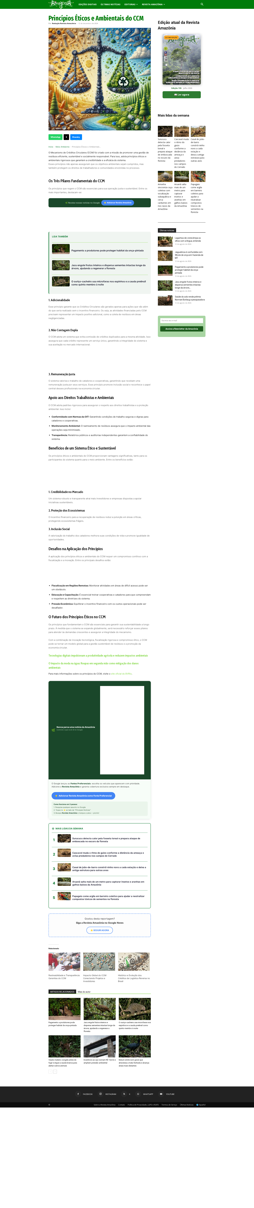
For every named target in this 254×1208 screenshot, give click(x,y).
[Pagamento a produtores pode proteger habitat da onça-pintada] (65, 932)
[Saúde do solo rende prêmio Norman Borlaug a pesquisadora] (165, 300)
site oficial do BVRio (121, 673)
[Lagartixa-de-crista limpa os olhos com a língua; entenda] (165, 241)
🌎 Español (200, 1028)
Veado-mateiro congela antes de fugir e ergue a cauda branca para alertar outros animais (63, 986)
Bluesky (76, 137)
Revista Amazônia (152, 4)
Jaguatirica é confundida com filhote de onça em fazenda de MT (189, 255)
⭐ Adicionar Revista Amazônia (117, 203)
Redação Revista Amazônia (64, 23)
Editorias (130, 4)
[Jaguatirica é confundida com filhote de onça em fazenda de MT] (165, 256)
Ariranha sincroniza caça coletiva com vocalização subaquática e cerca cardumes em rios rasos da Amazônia (165, 196)
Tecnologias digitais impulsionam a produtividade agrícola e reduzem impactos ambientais (98, 655)
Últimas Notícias (110, 4)
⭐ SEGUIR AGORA (99, 853)
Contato (121, 1028)
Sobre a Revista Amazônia (104, 1028)
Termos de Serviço (169, 1028)
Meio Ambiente (63, 147)
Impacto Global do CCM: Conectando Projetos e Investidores (95, 901)
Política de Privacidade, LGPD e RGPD (143, 1028)
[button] (201, 4)
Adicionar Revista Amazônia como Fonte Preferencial (85, 719)
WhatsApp (55, 137)
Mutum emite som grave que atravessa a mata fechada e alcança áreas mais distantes (134, 986)
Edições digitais (88, 4)
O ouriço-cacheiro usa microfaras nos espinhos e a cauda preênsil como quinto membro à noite (135, 949)
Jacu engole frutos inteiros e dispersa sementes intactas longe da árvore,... (188, 285)
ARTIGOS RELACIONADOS (62, 915)
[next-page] (55, 995)
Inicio (51, 147)
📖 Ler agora (181, 94)
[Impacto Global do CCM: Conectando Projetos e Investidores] (99, 885)
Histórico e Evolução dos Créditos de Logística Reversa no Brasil (134, 901)
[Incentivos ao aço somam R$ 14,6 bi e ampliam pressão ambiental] (100, 970)
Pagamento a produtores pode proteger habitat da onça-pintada (189, 270)
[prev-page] (50, 995)
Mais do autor (84, 915)
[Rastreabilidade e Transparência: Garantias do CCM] (64, 885)
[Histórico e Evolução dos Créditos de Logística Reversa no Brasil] (134, 885)
